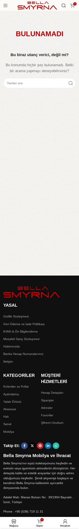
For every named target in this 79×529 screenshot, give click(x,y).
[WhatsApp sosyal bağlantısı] (56, 445)
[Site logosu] (37, 5)
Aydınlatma (11, 394)
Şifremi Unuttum (52, 422)
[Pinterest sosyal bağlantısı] (40, 445)
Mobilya (8, 431)
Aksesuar (9, 409)
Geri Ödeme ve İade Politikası (24, 324)
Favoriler (47, 415)
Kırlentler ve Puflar (16, 386)
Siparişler (47, 400)
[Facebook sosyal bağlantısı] (24, 445)
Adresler (47, 408)
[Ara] (63, 5)
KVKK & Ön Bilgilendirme (20, 331)
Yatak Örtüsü (12, 401)
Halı (6, 416)
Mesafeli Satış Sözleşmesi (21, 339)
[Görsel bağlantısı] (31, 292)
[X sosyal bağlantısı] (32, 445)
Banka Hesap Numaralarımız (23, 354)
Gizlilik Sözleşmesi (16, 316)
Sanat (7, 424)
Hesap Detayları (52, 392)
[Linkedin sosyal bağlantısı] (48, 445)
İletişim (8, 361)
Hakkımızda (11, 346)
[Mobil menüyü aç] (5, 5)
